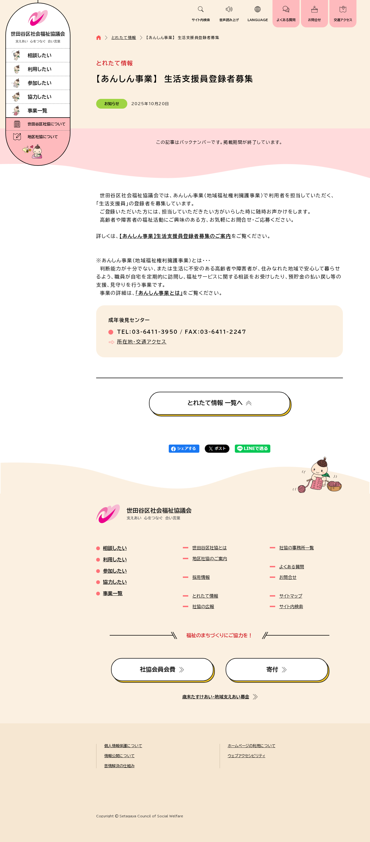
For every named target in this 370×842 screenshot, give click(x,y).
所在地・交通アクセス (142, 341)
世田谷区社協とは (209, 548)
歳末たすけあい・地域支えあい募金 (215, 697)
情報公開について (119, 756)
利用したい (39, 69)
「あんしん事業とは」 (159, 292)
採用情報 (201, 577)
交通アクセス (343, 19)
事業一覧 (37, 110)
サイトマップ (290, 596)
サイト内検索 (201, 19)
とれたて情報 (123, 38)
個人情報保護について (123, 746)
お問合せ (314, 19)
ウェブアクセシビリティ (246, 756)
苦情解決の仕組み (119, 766)
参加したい (39, 82)
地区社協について (43, 137)
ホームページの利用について (251, 746)
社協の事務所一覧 (296, 548)
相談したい (39, 55)
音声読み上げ (229, 19)
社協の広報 (203, 606)
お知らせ (111, 104)
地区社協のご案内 (209, 558)
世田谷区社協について (47, 124)
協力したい (39, 96)
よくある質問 (286, 19)
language (258, 19)
